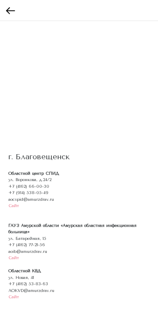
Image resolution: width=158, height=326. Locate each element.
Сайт (13, 205)
